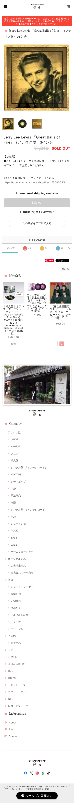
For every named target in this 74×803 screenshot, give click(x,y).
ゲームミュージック (22, 551)
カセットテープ (17, 684)
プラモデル (17, 628)
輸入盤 (14, 460)
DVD (10, 670)
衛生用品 (16, 642)
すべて (11, 248)
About (12, 722)
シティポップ (18, 481)
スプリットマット (18, 691)
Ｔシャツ (16, 621)
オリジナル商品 (17, 558)
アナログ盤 (14, 432)
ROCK (14, 530)
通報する (65, 269)
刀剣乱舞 (16, 600)
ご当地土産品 (18, 565)
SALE (14, 537)
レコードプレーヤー (22, 586)
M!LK (14, 656)
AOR (13, 516)
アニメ (14, 453)
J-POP (14, 439)
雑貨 (10, 579)
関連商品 (16, 495)
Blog (11, 729)
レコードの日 (18, 523)
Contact (14, 736)
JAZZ (14, 544)
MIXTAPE (16, 474)
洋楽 (13, 502)
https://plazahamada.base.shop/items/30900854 (35, 182)
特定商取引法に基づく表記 (37, 789)
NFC (10, 698)
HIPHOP (15, 446)
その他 (12, 635)
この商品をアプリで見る (37, 223)
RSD (13, 488)
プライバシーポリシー (14, 789)
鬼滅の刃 (16, 593)
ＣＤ (10, 649)
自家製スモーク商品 (22, 572)
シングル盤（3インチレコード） (29, 509)
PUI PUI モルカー (21, 614)
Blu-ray (12, 677)
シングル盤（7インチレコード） (29, 467)
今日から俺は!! (16, 663)
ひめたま (16, 607)
